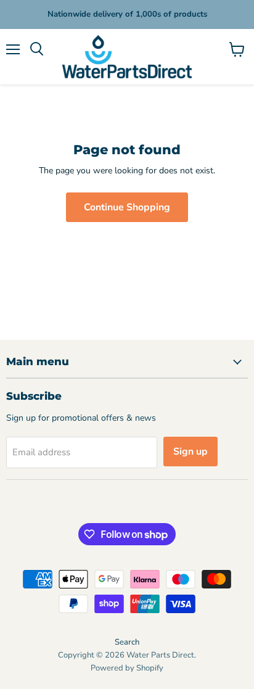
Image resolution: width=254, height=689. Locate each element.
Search (127, 642)
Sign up (190, 451)
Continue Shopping (127, 207)
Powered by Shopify (127, 668)
